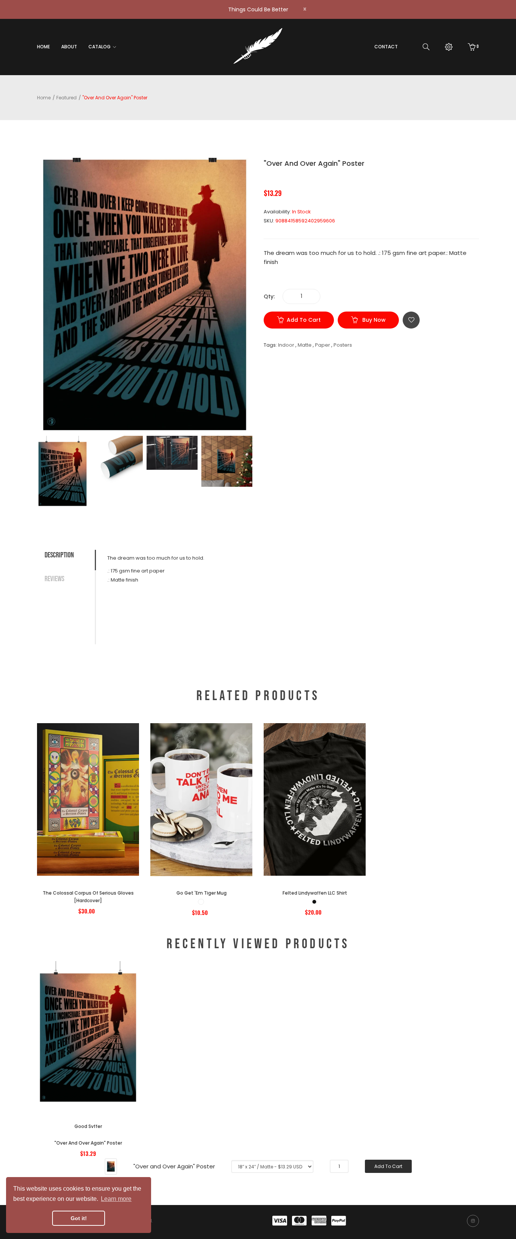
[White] (201, 902)
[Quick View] (108, 833)
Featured (66, 97)
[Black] (314, 902)
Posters (343, 345)
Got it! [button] (79, 1218)
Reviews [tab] (54, 578)
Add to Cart (304, 320)
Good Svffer (88, 1126)
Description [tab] (59, 555)
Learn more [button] (116, 1199)
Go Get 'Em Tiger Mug (201, 893)
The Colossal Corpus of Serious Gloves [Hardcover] (88, 897)
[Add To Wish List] (411, 320)
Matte (305, 345)
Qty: (269, 296)
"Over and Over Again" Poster (88, 1143)
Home (44, 97)
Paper (322, 345)
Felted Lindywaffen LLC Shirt (315, 893)
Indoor (286, 345)
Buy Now (373, 320)
